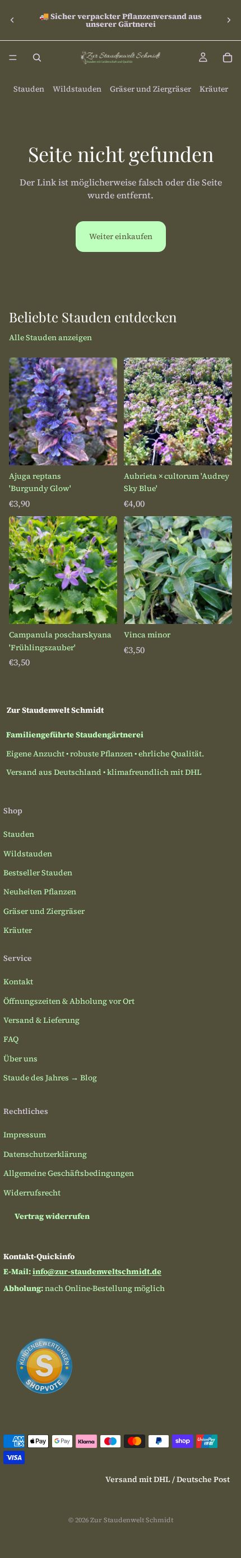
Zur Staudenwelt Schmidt (131, 1520)
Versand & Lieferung (41, 1020)
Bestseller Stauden (37, 872)
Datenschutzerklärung (45, 1154)
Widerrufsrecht (32, 1192)
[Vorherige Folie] (12, 20)
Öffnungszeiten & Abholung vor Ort (69, 1001)
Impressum (24, 1134)
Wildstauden (77, 88)
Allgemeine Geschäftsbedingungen (68, 1173)
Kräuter (214, 88)
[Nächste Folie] (228, 20)
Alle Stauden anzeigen (50, 337)
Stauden (28, 88)
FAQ (10, 1039)
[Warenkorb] (227, 57)
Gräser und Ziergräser (150, 88)
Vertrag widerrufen (52, 1216)
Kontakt (18, 981)
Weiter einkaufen (120, 236)
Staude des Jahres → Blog (50, 1077)
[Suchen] (37, 57)
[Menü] (13, 57)
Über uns (20, 1058)
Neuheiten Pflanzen (39, 891)
